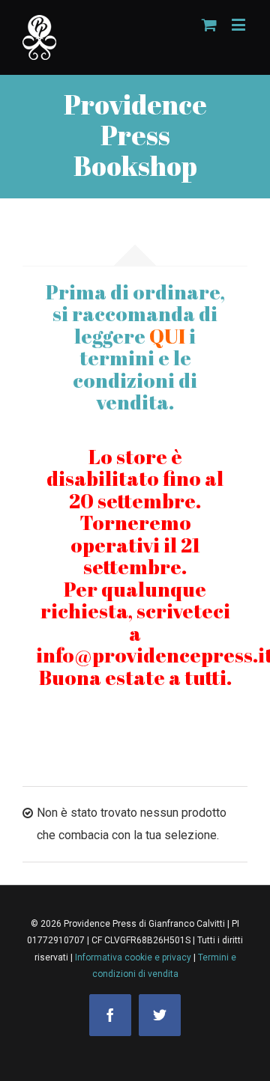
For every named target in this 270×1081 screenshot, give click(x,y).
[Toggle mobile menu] (240, 24)
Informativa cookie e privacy (134, 957)
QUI (167, 336)
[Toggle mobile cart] (209, 24)
